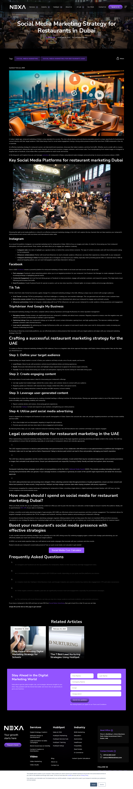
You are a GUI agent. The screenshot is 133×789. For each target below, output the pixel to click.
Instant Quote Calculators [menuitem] (81, 758)
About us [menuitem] (54, 762)
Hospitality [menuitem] (78, 746)
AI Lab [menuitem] (79, 7)
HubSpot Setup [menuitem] (58, 746)
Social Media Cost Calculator (66, 550)
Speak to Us (115, 7)
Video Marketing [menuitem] (36, 761)
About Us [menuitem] (69, 7)
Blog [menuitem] (52, 758)
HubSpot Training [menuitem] (59, 742)
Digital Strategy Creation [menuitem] (38, 732)
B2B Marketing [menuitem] (79, 732)
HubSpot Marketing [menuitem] (60, 735)
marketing (45, 155)
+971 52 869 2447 (109, 755)
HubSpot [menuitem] (56, 7)
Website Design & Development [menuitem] (36, 736)
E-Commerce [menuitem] (78, 752)
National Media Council (77, 469)
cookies (70, 775)
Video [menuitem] (34, 756)
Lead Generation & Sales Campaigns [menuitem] (38, 741)
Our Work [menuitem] (91, 7)
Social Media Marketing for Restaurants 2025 (64, 59)
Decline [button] (102, 784)
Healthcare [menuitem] (78, 742)
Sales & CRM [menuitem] (57, 732)
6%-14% (23, 508)
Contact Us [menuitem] (102, 7)
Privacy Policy (84, 775)
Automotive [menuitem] (78, 739)
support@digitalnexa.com (112, 757)
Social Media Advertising (56, 603)
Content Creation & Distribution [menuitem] (37, 750)
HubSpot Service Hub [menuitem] (60, 739)
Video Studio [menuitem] (34, 765)
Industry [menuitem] (44, 7)
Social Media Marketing (27, 59)
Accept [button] (93, 784)
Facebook (21, 270)
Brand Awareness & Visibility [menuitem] (40, 746)
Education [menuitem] (77, 735)
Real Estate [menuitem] (78, 749)
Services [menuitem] (32, 7)
